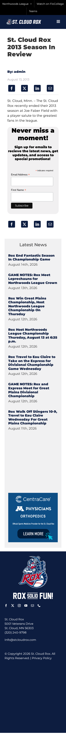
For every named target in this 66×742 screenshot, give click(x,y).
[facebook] (6, 605)
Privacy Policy (42, 658)
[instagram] (19, 605)
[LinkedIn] (37, 88)
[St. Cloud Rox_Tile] (33, 494)
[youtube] (25, 605)
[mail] (32, 605)
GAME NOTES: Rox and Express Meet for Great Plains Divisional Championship (28, 390)
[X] (24, 88)
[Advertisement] (35, 470)
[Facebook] (11, 88)
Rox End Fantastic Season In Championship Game (31, 258)
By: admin (16, 72)
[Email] (50, 88)
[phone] (39, 605)
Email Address (20, 174)
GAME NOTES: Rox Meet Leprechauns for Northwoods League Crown (32, 279)
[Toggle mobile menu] (58, 21)
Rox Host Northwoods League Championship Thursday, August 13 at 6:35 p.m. (32, 336)
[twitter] (12, 605)
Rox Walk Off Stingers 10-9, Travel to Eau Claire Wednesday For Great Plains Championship (32, 418)
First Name (18, 190)
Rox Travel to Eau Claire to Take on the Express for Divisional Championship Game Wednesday (31, 363)
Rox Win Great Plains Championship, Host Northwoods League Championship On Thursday (27, 306)
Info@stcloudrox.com (20, 640)
